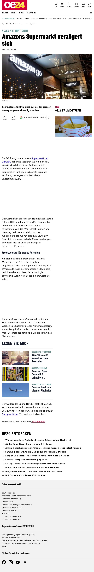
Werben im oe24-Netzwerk (13, 507)
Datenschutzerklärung (11, 498)
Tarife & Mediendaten (11, 537)
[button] (59, 133)
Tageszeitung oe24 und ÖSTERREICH (18, 526)
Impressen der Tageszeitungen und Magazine (21, 543)
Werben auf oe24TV (10, 510)
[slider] (67, 133)
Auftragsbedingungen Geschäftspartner (18, 534)
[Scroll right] (91, 18)
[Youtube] (18, 562)
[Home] (3, 24)
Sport (14, 12)
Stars (22, 12)
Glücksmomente (23, 18)
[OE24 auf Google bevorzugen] (49, 117)
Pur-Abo (5, 513)
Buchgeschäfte (10, 414)
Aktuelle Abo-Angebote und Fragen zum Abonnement (24, 540)
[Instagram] (11, 562)
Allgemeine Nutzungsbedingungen (16, 496)
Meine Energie (58, 18)
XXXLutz (68, 18)
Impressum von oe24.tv (12, 519)
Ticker (5, 12)
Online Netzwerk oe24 (11, 484)
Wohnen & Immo (45, 18)
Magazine (31, 12)
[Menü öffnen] (90, 13)
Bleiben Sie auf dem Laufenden (15, 553)
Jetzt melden (38, 421)
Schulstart (34, 18)
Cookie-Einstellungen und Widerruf (17, 504)
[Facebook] (4, 562)
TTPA (4, 546)
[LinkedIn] (24, 562)
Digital (8, 24)
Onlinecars (89, 18)
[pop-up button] (84, 133)
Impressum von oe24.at (12, 516)
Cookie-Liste (7, 501)
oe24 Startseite (8, 493)
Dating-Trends (78, 18)
